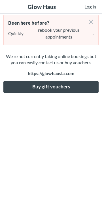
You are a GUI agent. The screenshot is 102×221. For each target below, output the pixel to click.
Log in (90, 6)
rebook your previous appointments (59, 33)
